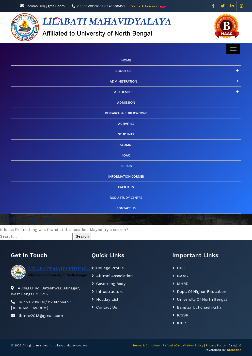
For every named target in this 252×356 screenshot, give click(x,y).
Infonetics (233, 350)
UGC (181, 268)
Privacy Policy (216, 345)
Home (126, 60)
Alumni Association (114, 275)
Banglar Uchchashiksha (199, 307)
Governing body (111, 283)
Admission (126, 102)
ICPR (181, 323)
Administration (123, 81)
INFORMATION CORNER (126, 176)
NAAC (182, 275)
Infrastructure (110, 291)
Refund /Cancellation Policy (182, 345)
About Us (123, 71)
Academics (123, 92)
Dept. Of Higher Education (201, 291)
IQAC (126, 155)
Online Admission (144, 6)
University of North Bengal (202, 299)
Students (126, 134)
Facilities (126, 187)
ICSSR (182, 315)
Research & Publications (126, 113)
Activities (126, 123)
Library (126, 166)
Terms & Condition (146, 345)
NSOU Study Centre (126, 197)
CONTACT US (126, 208)
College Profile (110, 268)
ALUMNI (126, 144)
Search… (8, 236)
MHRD (183, 283)
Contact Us (106, 307)
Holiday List (107, 299)
